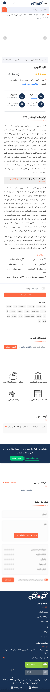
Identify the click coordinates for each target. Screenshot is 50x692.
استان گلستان (41, 14)
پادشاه (38, 316)
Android (31, 665)
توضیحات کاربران (21, 59)
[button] (17, 74)
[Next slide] (5, 38)
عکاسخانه (44, 621)
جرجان (14, 316)
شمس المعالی (29, 316)
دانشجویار (16, 682)
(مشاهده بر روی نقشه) (30, 84)
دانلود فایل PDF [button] (25, 294)
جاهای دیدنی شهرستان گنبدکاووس (20, 14)
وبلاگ (46, 626)
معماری (12, 311)
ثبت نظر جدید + (10, 483)
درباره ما (45, 631)
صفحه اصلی (43, 612)
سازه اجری (35, 311)
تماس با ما (44, 636)
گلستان (9, 306)
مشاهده (34, 97)
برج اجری (22, 306)
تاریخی (43, 311)
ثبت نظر (8, 579)
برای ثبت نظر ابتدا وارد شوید (26, 535)
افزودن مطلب (10, 347)
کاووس (19, 311)
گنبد (15, 306)
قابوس (26, 311)
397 (20, 316)
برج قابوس (31, 306)
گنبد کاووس (41, 306)
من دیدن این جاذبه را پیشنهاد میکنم (31, 580)
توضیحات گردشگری (38, 59)
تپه (39, 321)
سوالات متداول (42, 616)
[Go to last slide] (45, 38)
